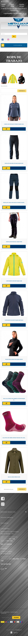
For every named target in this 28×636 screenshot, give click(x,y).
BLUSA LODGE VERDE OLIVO (14, 477)
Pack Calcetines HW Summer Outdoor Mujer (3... (14, 399)
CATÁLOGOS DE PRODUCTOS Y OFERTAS (14, 9)
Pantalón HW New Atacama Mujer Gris (14, 163)
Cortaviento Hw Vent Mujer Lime (14, 281)
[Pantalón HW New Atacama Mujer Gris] (14, 147)
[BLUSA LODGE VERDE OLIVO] (14, 460)
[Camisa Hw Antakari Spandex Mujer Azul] (14, 107)
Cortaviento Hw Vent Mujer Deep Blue (14, 320)
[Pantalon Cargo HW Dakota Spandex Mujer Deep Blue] (14, 186)
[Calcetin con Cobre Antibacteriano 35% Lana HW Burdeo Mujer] (14, 421)
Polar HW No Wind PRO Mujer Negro (14, 359)
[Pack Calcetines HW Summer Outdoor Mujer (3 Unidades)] (14, 382)
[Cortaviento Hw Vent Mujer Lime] (14, 264)
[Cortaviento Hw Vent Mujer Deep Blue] (14, 303)
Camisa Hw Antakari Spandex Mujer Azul (14, 124)
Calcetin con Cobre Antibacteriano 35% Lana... (14, 437)
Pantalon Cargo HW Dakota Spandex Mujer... (14, 202)
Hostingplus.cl (18, 630)
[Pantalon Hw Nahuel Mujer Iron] (14, 225)
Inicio (15, 632)
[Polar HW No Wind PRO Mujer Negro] (14, 343)
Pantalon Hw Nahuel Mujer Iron (14, 241)
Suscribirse (16, 617)
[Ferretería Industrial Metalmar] (7, 23)
